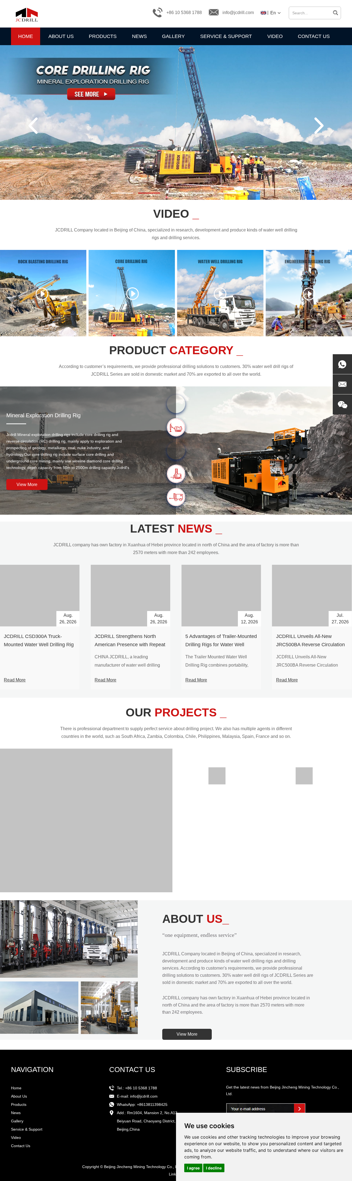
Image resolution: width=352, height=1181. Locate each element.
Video (275, 36)
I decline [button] (214, 1168)
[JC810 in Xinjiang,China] (303, 775)
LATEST (176, 528)
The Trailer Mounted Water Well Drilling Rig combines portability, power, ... (216, 665)
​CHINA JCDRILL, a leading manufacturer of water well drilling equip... (127, 665)
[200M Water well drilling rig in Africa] (86, 820)
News (139, 36)
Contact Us (314, 36)
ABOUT (195, 918)
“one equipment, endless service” (199, 935)
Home (25, 36)
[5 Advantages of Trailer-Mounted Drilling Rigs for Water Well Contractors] (221, 595)
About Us (61, 36)
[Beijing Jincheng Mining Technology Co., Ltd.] (26, 12)
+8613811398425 (152, 1104)
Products (103, 36)
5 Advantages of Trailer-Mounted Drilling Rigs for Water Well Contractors (221, 645)
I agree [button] (193, 1168)
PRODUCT (176, 350)
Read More (15, 680)
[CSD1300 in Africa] (217, 784)
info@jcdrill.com (238, 12)
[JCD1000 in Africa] (303, 784)
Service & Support (226, 36)
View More (26, 484)
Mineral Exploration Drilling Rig (43, 415)
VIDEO (176, 213)
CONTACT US (132, 1069)
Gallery (173, 36)
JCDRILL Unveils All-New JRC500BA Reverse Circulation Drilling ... (307, 665)
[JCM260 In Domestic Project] (217, 775)
